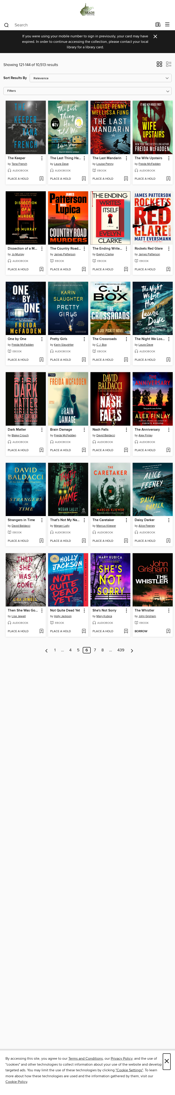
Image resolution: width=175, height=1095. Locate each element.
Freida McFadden (150, 164)
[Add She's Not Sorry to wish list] (126, 631)
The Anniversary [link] (147, 430)
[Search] (6, 24)
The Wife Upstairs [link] (148, 158)
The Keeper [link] (16, 158)
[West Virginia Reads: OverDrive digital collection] (87, 9)
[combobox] (78, 25)
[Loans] (158, 25)
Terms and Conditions (85, 1058)
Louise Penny (104, 164)
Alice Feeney (147, 526)
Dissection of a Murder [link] (23, 249)
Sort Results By (15, 78)
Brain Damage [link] (61, 430)
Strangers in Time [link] (21, 520)
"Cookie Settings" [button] (129, 1070)
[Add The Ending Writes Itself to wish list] (126, 270)
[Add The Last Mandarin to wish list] (126, 179)
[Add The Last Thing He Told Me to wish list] (84, 179)
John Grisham (147, 616)
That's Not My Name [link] (66, 520)
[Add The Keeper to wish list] (41, 179)
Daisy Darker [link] (144, 520)
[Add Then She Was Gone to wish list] (41, 631)
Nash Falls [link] (100, 430)
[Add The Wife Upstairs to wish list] (168, 179)
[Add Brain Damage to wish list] (84, 450)
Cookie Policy (16, 1082)
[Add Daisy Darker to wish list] (168, 541)
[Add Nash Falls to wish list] (126, 450)
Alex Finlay (145, 435)
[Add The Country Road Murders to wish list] (84, 270)
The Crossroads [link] (105, 339)
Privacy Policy (121, 1058)
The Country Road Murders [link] (66, 249)
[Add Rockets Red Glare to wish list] (168, 270)
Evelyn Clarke (105, 254)
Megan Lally (61, 526)
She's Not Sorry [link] (104, 611)
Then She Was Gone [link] (23, 611)
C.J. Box (101, 345)
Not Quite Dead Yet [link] (65, 611)
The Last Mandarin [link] (107, 158)
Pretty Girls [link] (58, 339)
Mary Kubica (104, 616)
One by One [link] (17, 339)
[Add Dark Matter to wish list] (41, 450)
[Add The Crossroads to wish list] (126, 360)
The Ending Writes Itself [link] (108, 249)
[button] (159, 65)
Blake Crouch (20, 435)
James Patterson (64, 254)
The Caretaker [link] (103, 520)
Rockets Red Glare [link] (149, 249)
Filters (11, 91)
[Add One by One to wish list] (41, 360)
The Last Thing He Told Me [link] (66, 158)
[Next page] (132, 650)
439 (120, 650)
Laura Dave (61, 164)
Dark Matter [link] (17, 430)
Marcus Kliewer (106, 526)
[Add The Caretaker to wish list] (126, 541)
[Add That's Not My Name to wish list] (84, 541)
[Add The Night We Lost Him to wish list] (168, 360)
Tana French (19, 164)
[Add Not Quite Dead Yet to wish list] (84, 631)
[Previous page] (46, 650)
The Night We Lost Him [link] (150, 339)
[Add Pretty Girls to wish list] (84, 360)
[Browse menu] (167, 25)
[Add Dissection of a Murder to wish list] (41, 270)
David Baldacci (105, 435)
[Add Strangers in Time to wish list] (41, 541)
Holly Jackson (63, 616)
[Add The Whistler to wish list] (168, 631)
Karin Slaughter (64, 345)
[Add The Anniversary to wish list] (168, 450)
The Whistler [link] (144, 611)
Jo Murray (18, 254)
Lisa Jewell (19, 616)
